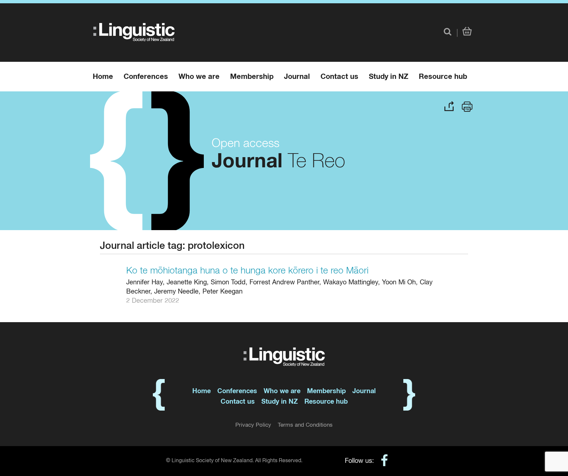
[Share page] (449, 104)
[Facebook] (381, 461)
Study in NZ (388, 77)
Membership (251, 77)
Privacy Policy (253, 425)
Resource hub (443, 77)
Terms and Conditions (305, 425)
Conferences (146, 77)
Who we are (199, 77)
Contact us (339, 77)
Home (103, 77)
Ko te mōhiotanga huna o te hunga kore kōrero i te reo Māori (247, 270)
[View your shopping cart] (467, 32)
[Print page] (467, 105)
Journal (297, 77)
